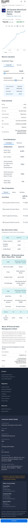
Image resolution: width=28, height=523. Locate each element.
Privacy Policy (4, 400)
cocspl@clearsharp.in (10, 498)
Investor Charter (5, 387)
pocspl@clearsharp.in (10, 491)
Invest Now (14, 520)
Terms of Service (5, 398)
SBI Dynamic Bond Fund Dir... (11, 222)
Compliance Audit (5, 396)
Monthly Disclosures (6, 391)
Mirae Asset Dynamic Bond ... (11, 209)
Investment (6, 71)
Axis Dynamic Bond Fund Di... (11, 202)
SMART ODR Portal (6, 409)
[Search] (21, 1)
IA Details (3, 394)
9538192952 (6, 504)
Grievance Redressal (6, 389)
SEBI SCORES (5, 411)
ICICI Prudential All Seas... (10, 216)
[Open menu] (25, 1)
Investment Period (8, 78)
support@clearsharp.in (6, 374)
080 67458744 (7, 489)
